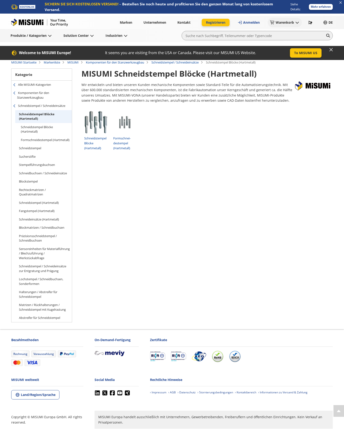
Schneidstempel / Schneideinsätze (175, 62)
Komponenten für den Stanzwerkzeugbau (115, 62)
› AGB (172, 392)
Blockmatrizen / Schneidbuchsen (41, 227)
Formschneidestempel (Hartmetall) (45, 140)
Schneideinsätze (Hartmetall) (39, 219)
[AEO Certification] (199, 356)
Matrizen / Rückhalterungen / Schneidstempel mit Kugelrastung (42, 307)
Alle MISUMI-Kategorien (34, 84)
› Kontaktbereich (245, 392)
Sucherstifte (27, 156)
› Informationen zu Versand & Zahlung (282, 392)
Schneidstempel (30, 148)
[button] (321, 7)
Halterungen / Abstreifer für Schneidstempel (38, 294)
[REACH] (235, 356)
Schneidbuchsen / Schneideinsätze (43, 173)
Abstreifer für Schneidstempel (39, 318)
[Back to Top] (338, 411)
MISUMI (73, 62)
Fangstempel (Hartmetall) (37, 211)
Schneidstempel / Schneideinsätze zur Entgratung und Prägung (42, 268)
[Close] (331, 49)
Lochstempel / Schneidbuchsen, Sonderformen (41, 281)
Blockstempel (28, 181)
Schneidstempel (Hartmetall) (39, 203)
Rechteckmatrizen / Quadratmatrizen (32, 192)
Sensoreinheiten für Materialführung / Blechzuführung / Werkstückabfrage (44, 253)
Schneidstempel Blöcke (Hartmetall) (37, 116)
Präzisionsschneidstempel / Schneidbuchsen (38, 238)
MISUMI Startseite (24, 62)
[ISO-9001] (157, 356)
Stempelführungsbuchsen (37, 165)
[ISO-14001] (178, 356)
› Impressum (158, 392)
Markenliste (52, 62)
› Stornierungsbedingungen (215, 392)
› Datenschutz (187, 392)
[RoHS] (217, 356)
